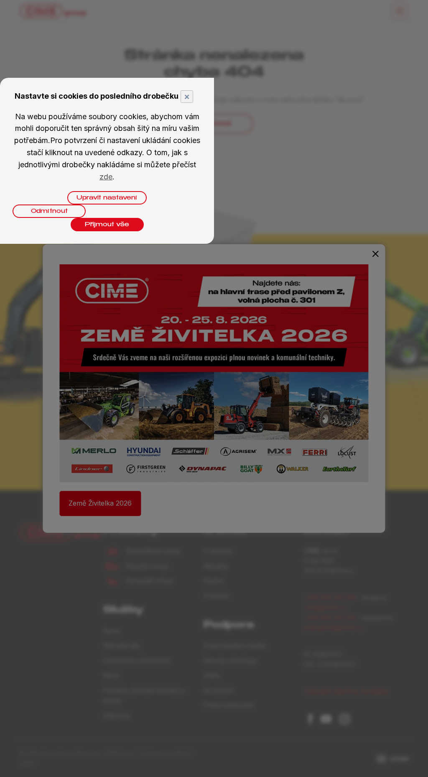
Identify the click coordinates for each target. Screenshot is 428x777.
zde (105, 176)
